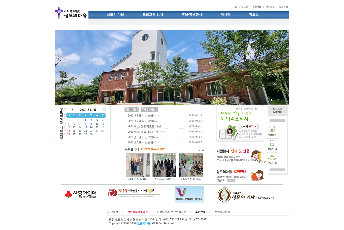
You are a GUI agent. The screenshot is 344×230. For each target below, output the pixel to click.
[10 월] (72, 109)
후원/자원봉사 (192, 14)
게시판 (226, 14)
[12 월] (104, 109)
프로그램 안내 (153, 14)
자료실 (254, 14)
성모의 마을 (115, 14)
